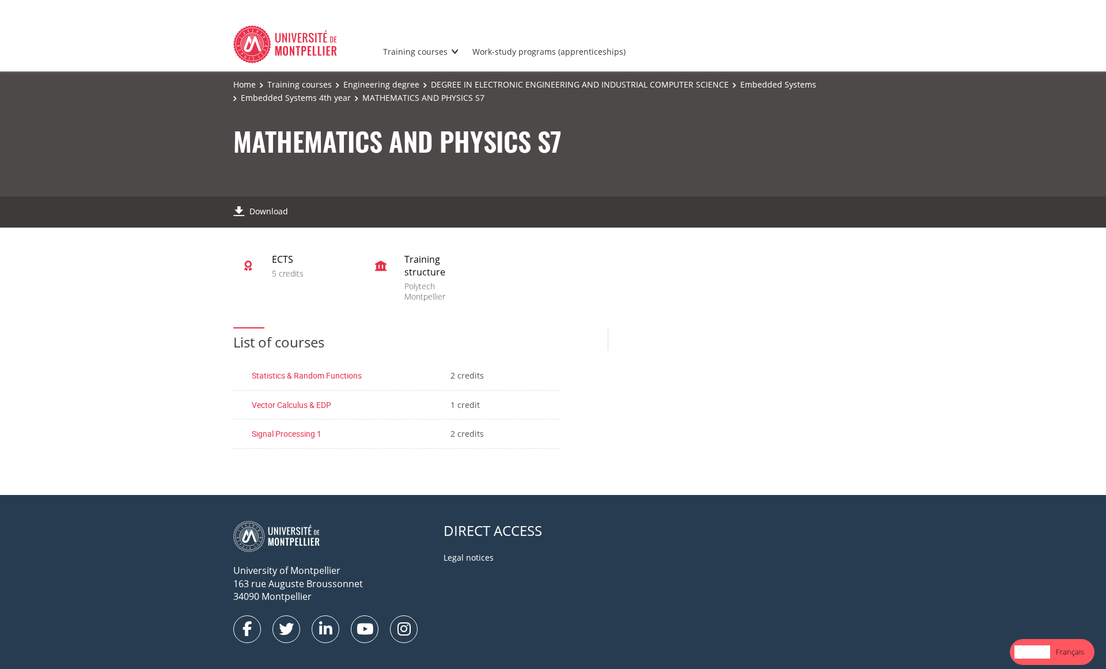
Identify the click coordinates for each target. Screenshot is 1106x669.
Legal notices (469, 557)
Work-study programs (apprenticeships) (549, 51)
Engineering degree (381, 84)
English (1032, 652)
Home (244, 84)
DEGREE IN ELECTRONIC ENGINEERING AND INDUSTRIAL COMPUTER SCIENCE (580, 84)
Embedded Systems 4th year (296, 97)
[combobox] (1032, 652)
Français (1070, 652)
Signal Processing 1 (286, 433)
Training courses (415, 51)
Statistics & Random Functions (307, 375)
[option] (1070, 652)
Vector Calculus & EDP (291, 404)
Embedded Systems (778, 84)
